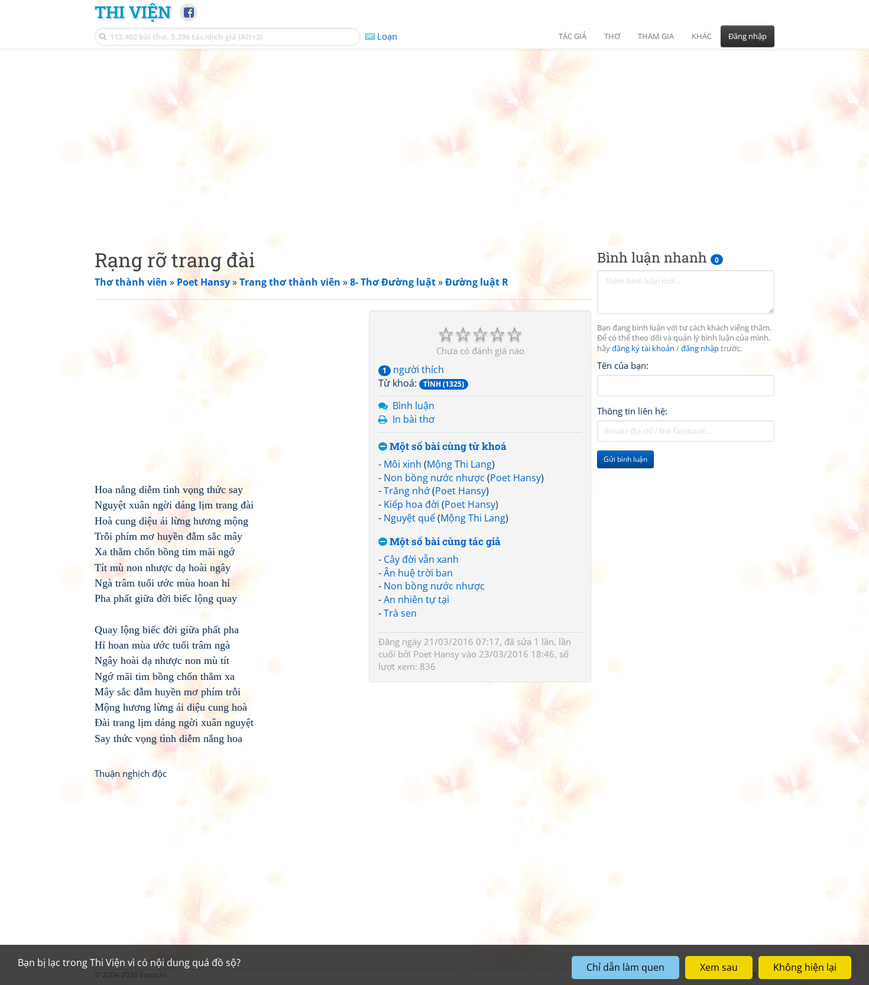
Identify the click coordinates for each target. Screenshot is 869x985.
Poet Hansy (515, 477)
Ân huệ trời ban (418, 572)
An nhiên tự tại (416, 599)
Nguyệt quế (409, 517)
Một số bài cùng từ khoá (447, 446)
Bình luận (413, 405)
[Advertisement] (434, 139)
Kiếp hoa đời (411, 504)
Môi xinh (402, 464)
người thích (413, 369)
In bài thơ (413, 419)
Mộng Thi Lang (459, 464)
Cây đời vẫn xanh (421, 559)
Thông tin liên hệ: (632, 411)
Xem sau (719, 967)
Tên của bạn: (622, 366)
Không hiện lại (804, 967)
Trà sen (400, 613)
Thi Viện (133, 12)
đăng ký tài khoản (643, 349)
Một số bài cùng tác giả (444, 541)
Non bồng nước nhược (434, 477)
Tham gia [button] (656, 36)
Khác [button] (702, 36)
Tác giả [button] (572, 36)
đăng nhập (700, 349)
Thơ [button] (612, 36)
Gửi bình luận (625, 460)
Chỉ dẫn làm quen (625, 967)
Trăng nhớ (407, 490)
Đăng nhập (747, 36)
